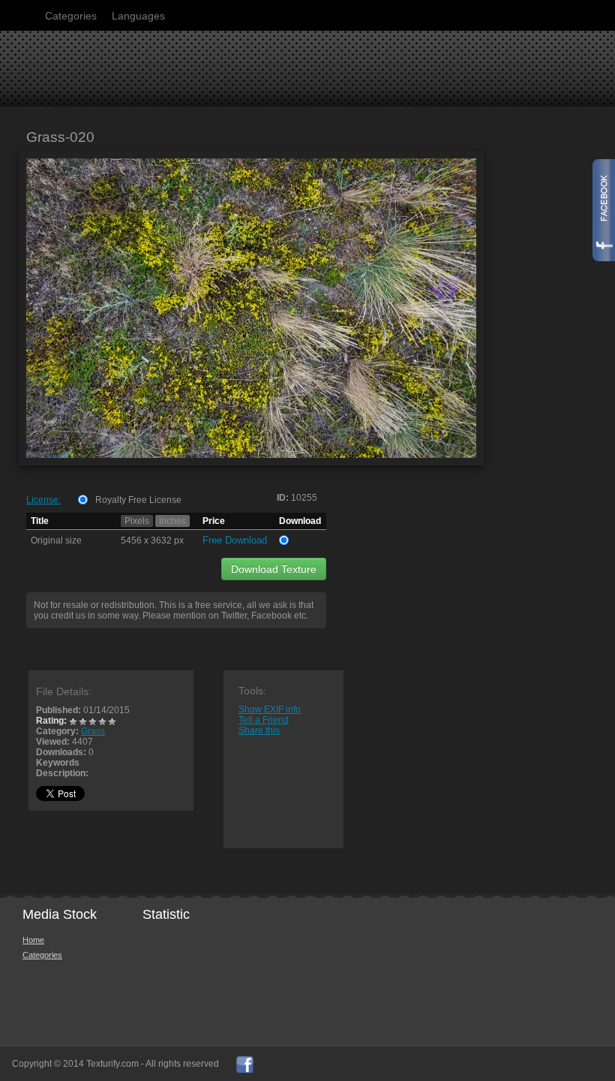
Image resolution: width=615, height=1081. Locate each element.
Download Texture (273, 569)
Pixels (136, 521)
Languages (138, 16)
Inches (172, 521)
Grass (93, 731)
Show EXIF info (269, 709)
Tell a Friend (263, 720)
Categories (71, 16)
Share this (259, 730)
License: (43, 500)
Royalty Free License (138, 500)
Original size (56, 540)
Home (33, 939)
